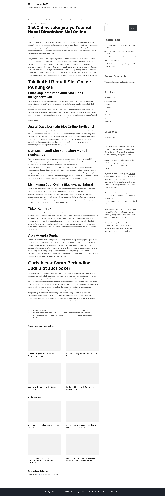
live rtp (129, 209)
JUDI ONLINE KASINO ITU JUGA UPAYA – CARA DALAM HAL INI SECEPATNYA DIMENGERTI (42, 460)
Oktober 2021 (109, 98)
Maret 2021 (108, 122)
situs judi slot (119, 160)
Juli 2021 (107, 108)
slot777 (128, 223)
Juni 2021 (108, 111)
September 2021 (110, 101)
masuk (39, 474)
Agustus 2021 (109, 105)
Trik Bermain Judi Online (113, 60)
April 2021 (108, 118)
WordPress (115, 492)
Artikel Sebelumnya (48, 313)
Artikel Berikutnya (79, 312)
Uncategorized (33, 37)
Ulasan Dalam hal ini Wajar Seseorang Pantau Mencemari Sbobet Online (80, 459)
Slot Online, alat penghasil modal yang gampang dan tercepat (81, 426)
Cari (106, 24)
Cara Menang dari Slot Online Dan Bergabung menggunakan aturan (41, 355)
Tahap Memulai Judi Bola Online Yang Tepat (120, 57)
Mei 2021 (108, 115)
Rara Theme (98, 492)
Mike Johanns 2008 (38, 4)
